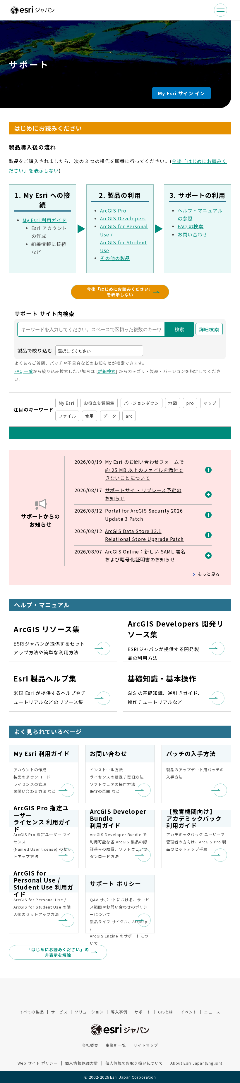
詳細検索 (209, 329)
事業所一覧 (116, 1045)
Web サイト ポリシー (38, 1063)
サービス (59, 1012)
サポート (142, 1012)
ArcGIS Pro (113, 210)
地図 (172, 403)
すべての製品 (32, 1012)
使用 (89, 416)
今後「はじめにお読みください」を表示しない (120, 291)
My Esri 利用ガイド (45, 220)
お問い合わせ (193, 234)
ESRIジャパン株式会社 (32, 10)
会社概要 (90, 1045)
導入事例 (119, 1012)
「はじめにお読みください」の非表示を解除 (58, 952)
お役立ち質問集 (99, 403)
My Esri (67, 403)
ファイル (67, 416)
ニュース (212, 1012)
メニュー (220, 10)
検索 (179, 329)
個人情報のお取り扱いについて (134, 1063)
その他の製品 (115, 258)
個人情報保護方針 (81, 1063)
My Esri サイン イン (181, 93)
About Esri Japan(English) (196, 1063)
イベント (189, 1012)
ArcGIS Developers (123, 218)
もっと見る (209, 574)
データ (109, 416)
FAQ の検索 (191, 226)
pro (190, 403)
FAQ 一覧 (23, 371)
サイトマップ (145, 1045)
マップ (210, 403)
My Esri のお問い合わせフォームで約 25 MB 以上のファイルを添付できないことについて (144, 469)
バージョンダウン (141, 403)
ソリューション (89, 1012)
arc (129, 416)
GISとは (165, 1012)
